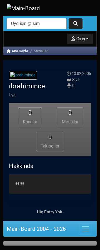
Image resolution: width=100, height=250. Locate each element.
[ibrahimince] (23, 76)
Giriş (80, 38)
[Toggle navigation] (85, 228)
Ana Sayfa (19, 51)
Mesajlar (70, 116)
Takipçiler (50, 141)
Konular (30, 116)
